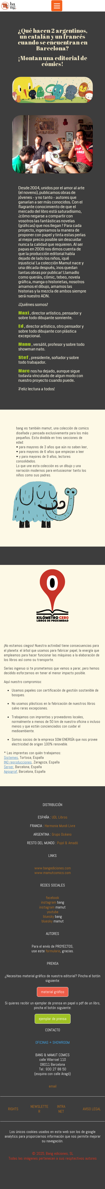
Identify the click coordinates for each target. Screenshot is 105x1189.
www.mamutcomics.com (52, 872)
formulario (53, 950)
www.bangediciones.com (52, 868)
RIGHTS (13, 1108)
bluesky (48, 916)
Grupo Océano (62, 834)
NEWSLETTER (39, 1109)
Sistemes (11, 757)
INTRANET (61, 1109)
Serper (8, 766)
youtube (52, 911)
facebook (52, 897)
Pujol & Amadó (67, 842)
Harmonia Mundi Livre (60, 825)
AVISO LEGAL (92, 1108)
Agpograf (10, 771)
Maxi (23, 313)
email (52, 1086)
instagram (48, 902)
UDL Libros (59, 817)
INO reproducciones (18, 762)
